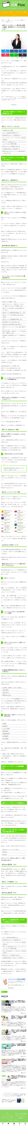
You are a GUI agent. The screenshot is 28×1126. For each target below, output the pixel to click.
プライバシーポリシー (14, 1120)
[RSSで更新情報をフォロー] (13, 988)
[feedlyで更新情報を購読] (11, 988)
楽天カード (4, 991)
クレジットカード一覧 (7, 1115)
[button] (25, 518)
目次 (12, 104)
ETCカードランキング (21, 1115)
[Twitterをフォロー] (9, 988)
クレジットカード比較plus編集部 (16, 979)
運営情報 (21, 1118)
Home (7, 1113)
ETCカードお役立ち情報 (20, 1113)
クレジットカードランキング (7, 1118)
